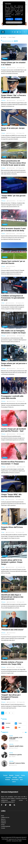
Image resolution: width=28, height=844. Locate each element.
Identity (5, 732)
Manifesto (3, 821)
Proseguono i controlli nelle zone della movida (12, 397)
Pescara (3, 67)
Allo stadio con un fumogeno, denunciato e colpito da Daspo (13, 332)
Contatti (3, 828)
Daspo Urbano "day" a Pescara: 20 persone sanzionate (13, 96)
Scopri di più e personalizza (14, 22)
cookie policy (8, 16)
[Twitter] (15, 32)
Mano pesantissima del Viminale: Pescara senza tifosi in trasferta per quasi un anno (13, 163)
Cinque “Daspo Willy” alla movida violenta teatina (11, 495)
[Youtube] (17, 32)
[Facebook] (12, 32)
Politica (11, 752)
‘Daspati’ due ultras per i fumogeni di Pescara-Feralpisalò (11, 697)
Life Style (11, 744)
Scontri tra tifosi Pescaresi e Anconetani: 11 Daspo (13, 463)
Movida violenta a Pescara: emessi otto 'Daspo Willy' (12, 663)
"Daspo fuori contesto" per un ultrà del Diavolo (13, 262)
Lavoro (14, 781)
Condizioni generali (5, 826)
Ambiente (7, 779)
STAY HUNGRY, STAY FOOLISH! (15, 738)
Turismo (5, 775)
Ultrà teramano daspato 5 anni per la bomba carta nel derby (13, 229)
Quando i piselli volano (16, 746)
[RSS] (20, 32)
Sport (4, 156)
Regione (3, 168)
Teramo (3, 133)
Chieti (3, 303)
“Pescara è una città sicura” (12, 630)
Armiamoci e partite (15, 754)
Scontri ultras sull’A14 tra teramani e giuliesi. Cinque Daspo (11, 562)
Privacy (3, 824)
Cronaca (5, 58)
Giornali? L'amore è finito (17, 763)
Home (4, 37)
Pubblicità (3, 822)
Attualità (11, 775)
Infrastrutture (15, 779)
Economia (8, 777)
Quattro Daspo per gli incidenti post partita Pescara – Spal (13, 430)
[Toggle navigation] (3, 32)
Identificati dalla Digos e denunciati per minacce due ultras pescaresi (12, 597)
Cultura (11, 735)
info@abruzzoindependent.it (8, 802)
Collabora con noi (5, 817)
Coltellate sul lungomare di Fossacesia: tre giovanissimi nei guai (12, 298)
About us (3, 819)
